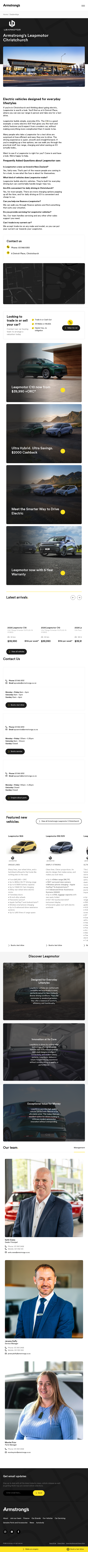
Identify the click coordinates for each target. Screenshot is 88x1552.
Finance (26, 1518)
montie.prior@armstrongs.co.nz (19, 1452)
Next (83, 624)
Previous (4, 624)
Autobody (40, 1523)
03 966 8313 (16, 681)
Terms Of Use (52, 1543)
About (5, 1518)
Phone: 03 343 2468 (16, 1246)
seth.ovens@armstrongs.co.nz (19, 1252)
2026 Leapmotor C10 (17, 628)
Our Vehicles (48, 1518)
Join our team (15, 1518)
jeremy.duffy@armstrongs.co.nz (19, 1353)
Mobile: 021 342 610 (15, 1249)
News (32, 1523)
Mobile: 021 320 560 (16, 1350)
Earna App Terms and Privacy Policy (75, 1543)
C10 (47, 121)
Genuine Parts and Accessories (15, 1523)
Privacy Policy (61, 1543)
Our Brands (36, 1518)
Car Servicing (60, 1518)
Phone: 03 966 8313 (20, 248)
